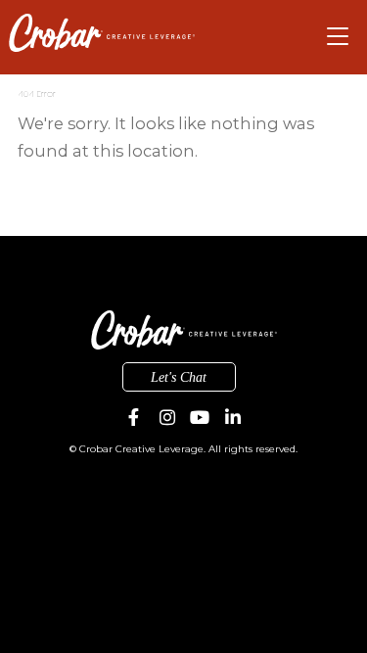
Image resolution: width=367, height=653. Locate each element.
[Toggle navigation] (338, 38)
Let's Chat (178, 377)
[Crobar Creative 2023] (102, 33)
